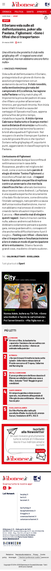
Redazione (9, 554)
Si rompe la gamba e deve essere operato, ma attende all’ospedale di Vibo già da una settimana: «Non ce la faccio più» (26, 397)
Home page (6, 16)
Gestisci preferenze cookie (29, 557)
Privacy (35, 554)
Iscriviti (40, 450)
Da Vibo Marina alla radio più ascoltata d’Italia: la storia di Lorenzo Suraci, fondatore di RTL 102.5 (26, 413)
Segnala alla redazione (23, 554)
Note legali (12, 557)
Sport (15, 16)
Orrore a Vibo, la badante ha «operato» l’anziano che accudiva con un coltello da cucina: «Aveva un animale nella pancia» (27, 344)
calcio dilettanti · (16, 256)
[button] (46, 17)
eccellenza (33, 256)
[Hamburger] (3, 4)
